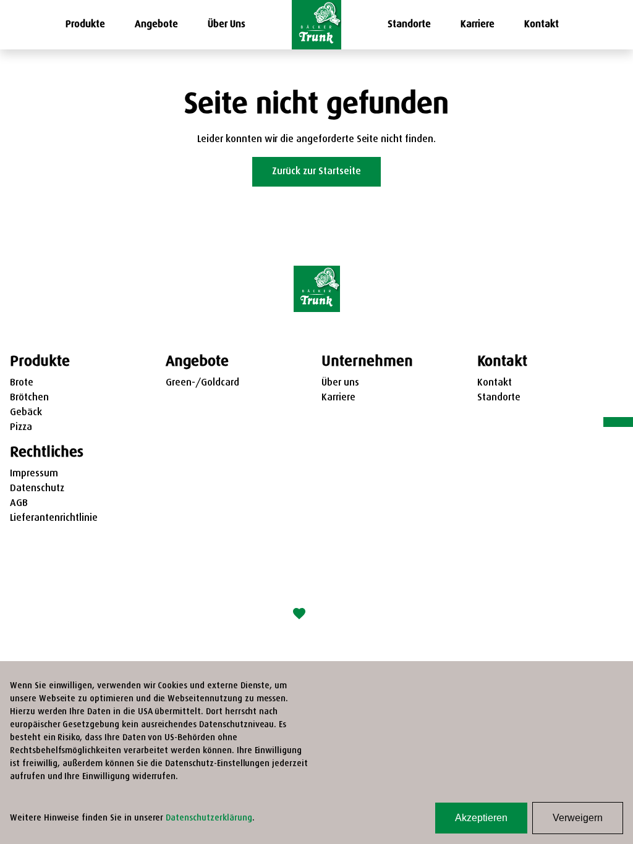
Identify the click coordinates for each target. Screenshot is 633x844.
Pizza (21, 428)
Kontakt (541, 25)
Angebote (156, 25)
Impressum (34, 474)
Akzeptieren (481, 817)
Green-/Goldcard (202, 383)
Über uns (340, 383)
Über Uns (226, 25)
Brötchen (29, 398)
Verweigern (578, 817)
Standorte (409, 25)
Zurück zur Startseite (316, 172)
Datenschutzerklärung (209, 818)
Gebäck (26, 413)
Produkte (85, 25)
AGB (19, 504)
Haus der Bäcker (356, 615)
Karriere (478, 25)
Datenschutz (37, 489)
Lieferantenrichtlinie (54, 518)
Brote (21, 383)
